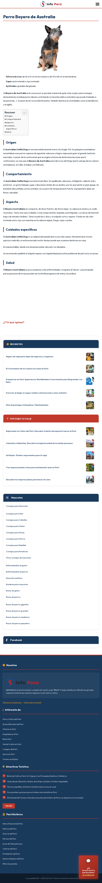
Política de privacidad (32, 702)
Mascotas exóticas (14, 578)
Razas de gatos (13, 590)
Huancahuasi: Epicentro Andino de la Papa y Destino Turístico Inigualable (37, 781)
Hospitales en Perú (10, 734)
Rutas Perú (7, 739)
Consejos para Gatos (15, 526)
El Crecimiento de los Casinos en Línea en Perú (27, 368)
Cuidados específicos (11, 127)
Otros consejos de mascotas (18, 558)
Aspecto (10, 122)
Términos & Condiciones (12, 702)
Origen (9, 116)
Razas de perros (13, 597)
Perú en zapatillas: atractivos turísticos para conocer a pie (31, 787)
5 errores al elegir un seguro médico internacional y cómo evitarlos (36, 393)
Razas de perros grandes (17, 611)
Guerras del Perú (10, 834)
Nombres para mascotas (17, 584)
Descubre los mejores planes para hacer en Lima (28, 479)
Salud (8, 132)
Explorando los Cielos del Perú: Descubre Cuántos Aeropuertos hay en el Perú (41, 431)
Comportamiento (14, 119)
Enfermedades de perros (17, 572)
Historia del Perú (9, 829)
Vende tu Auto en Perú (12, 744)
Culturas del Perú (10, 849)
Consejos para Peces (15, 532)
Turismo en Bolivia (10, 759)
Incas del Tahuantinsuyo (13, 844)
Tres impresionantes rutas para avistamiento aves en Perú (32, 467)
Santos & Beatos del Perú (13, 859)
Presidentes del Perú (11, 854)
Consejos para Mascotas (17, 506)
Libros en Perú (9, 754)
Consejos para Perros (15, 539)
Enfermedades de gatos (16, 565)
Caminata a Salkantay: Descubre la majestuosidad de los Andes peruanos (39, 443)
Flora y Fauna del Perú (12, 719)
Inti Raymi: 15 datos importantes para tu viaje (26, 455)
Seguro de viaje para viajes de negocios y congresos (29, 356)
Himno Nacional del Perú (13, 824)
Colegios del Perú (10, 749)
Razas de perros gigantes (17, 604)
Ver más (8, 806)
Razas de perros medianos (17, 617)
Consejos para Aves (14, 513)
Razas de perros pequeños (18, 623)
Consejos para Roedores (17, 551)
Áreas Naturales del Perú (13, 724)
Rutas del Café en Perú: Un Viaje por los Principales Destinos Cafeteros (37, 776)
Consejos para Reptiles (16, 545)
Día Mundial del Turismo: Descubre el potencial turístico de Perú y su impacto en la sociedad (45, 798)
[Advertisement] (51, 297)
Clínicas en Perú (9, 729)
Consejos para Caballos (16, 520)
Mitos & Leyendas (10, 864)
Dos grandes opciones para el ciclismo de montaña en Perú (32, 792)
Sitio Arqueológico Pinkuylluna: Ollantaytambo (27, 405)
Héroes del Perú (9, 839)
